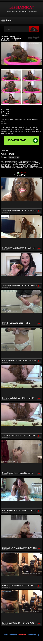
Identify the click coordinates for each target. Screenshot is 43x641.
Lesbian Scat (14, 157)
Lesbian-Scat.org (33, 635)
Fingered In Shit (19, 166)
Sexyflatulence (6, 166)
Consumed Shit (33, 163)
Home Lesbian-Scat (10, 635)
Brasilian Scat (32, 166)
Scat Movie (10, 168)
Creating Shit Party (19, 164)
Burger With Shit (20, 163)
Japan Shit (27, 161)
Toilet (3, 168)
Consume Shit (21, 168)
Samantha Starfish (35, 168)
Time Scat (9, 163)
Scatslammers (32, 164)
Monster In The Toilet (13, 161)
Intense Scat (6, 164)
